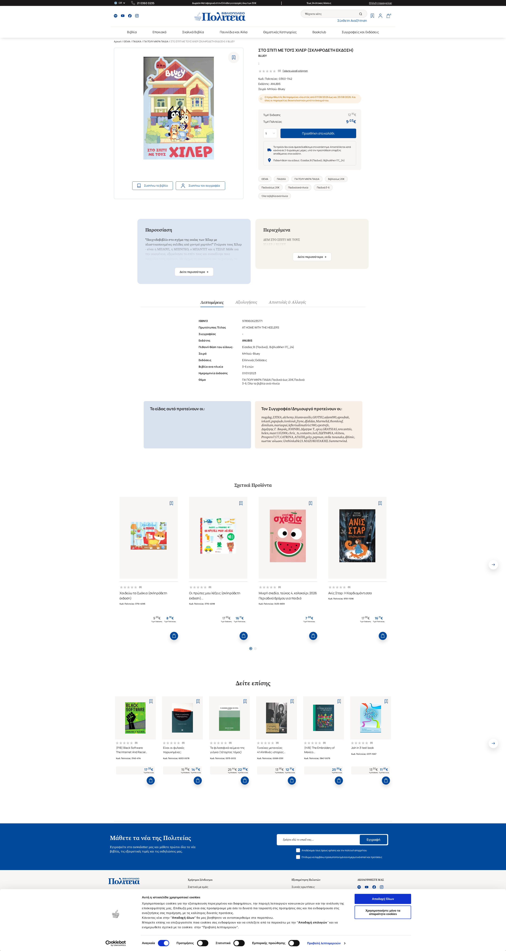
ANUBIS (275, 84)
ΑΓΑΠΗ (299, 437)
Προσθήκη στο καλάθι (318, 133)
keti (314, 433)
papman (318, 437)
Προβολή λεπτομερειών (324, 943)
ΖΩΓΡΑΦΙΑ (325, 433)
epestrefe (323, 425)
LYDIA (277, 417)
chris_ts (293, 433)
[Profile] (380, 16)
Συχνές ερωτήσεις (303, 887)
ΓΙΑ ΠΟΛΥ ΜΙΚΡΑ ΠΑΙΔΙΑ (155, 41)
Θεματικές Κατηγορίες (280, 32)
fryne (300, 421)
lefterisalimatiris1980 (302, 425)
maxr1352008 (278, 433)
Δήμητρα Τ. (308, 429)
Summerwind (338, 441)
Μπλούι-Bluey (276, 89)
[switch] (202, 943)
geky (309, 437)
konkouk (290, 421)
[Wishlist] (372, 16)
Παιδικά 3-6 (323, 187)
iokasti (265, 421)
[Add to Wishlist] (233, 57)
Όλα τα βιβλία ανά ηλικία (274, 196)
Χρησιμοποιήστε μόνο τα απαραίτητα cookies (382, 912)
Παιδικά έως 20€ (270, 187)
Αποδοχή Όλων (383, 899)
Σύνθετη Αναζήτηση (352, 20)
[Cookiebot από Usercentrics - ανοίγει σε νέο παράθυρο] (115, 943)
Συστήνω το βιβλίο (156, 185)
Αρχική (117, 41)
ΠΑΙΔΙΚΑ (136, 41)
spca (319, 429)
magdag (266, 417)
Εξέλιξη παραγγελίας (380, 3)
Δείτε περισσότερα (194, 272)
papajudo (277, 421)
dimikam (267, 425)
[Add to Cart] (174, 636)
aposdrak (343, 417)
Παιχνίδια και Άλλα (233, 32)
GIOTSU (317, 417)
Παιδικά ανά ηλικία (298, 187)
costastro (306, 433)
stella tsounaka (334, 437)
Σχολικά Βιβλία (193, 32)
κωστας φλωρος (271, 441)
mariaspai (280, 425)
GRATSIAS (330, 429)
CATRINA (286, 437)
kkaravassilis (303, 417)
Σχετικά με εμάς (198, 887)
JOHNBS (294, 429)
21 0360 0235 (145, 3)
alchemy (288, 417)
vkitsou (339, 433)
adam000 (330, 417)
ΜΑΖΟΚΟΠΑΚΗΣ (316, 441)
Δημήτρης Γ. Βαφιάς (274, 429)
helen (264, 433)
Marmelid (322, 421)
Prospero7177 (270, 437)
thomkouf (336, 421)
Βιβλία (132, 32)
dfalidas (310, 421)
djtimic (349, 437)
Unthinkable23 (293, 441)
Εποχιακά (159, 32)
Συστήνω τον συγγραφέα (204, 185)
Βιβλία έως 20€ (336, 179)
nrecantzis (344, 429)
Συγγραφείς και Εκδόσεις (360, 32)
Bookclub (319, 32)
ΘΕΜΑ (127, 41)
